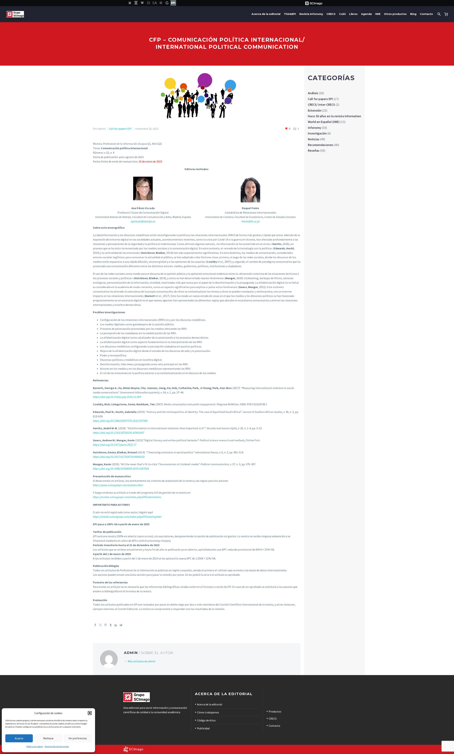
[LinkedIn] (115, 625)
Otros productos (395, 14)
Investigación (317, 133)
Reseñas (313, 150)
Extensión (315, 110)
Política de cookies (34, 746)
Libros (353, 14)
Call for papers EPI (120, 128)
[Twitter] (100, 625)
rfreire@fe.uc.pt (250, 221)
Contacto (426, 14)
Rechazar (48, 738)
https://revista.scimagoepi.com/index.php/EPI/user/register (127, 516)
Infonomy (314, 128)
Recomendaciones (320, 145)
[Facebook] (95, 625)
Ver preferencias (77, 738)
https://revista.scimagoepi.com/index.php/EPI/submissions (127, 497)
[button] (90, 713)
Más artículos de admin (141, 661)
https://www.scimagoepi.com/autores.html (118, 485)
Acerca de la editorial (265, 14)
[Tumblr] (110, 625)
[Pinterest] (105, 625)
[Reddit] (121, 625)
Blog (413, 14)
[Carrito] (446, 14)
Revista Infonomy (311, 14)
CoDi (342, 14)
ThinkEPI (290, 14)
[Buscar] (438, 14)
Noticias (313, 139)
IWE (377, 14)
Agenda (366, 14)
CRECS (331, 14)
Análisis (313, 93)
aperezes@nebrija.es (143, 221)
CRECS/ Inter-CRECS (321, 105)
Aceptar (19, 738)
